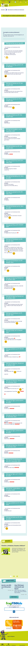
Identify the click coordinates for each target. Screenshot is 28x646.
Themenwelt (3, 1)
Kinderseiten (9, 1)
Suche (26, 1)
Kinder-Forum (10, 580)
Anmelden (6, 48)
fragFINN (14, 607)
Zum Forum (14, 596)
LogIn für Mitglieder (11, 636)
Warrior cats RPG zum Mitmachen (6, 586)
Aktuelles (7, 541)
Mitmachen (21, 1)
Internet (15, 1)
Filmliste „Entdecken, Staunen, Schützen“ (13, 546)
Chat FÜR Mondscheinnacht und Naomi (19, 587)
